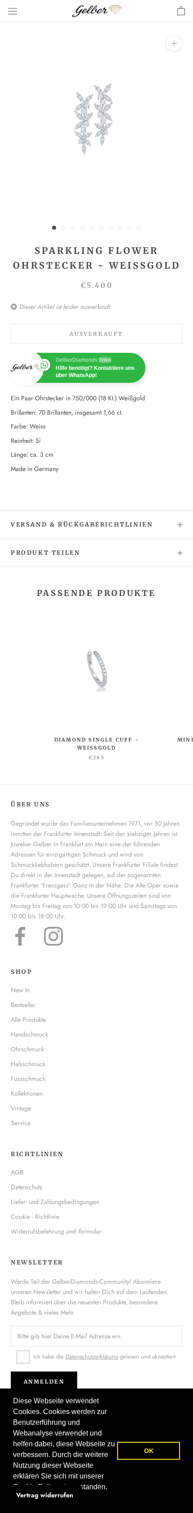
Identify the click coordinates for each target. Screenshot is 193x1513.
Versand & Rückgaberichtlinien (82, 524)
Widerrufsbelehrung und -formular (56, 1231)
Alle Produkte (28, 1019)
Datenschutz (26, 1187)
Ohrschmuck (27, 1049)
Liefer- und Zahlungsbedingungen (55, 1201)
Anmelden (44, 1381)
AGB (17, 1172)
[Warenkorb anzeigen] (181, 11)
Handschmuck (29, 1034)
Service (21, 1123)
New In (20, 990)
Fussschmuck (28, 1078)
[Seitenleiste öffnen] (12, 11)
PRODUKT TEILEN (45, 553)
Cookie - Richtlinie (35, 1216)
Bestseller (23, 1004)
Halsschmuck (28, 1063)
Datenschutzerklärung (92, 1356)
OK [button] (149, 1450)
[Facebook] (20, 936)
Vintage (21, 1108)
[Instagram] (53, 936)
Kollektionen (27, 1093)
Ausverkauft (96, 333)
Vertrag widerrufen (44, 1495)
